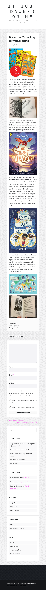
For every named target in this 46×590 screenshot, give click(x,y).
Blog (18, 328)
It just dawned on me (23, 11)
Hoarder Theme (12, 586)
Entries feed (14, 546)
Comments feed (15, 550)
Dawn (17, 326)
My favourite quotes (17, 528)
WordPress (32, 583)
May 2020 (13, 506)
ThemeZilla (24, 586)
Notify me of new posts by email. (23, 407)
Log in (12, 542)
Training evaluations (23, 482)
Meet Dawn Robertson (16, 420)
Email (11, 375)
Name (11, 367)
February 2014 (15, 510)
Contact (26, 477)
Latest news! (14, 463)
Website (12, 383)
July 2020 (13, 503)
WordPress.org (15, 554)
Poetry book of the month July (27, 422)
